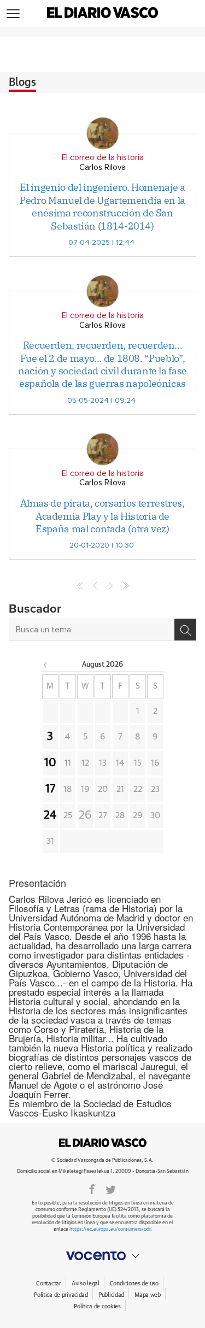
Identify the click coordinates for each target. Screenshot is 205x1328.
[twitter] (110, 1189)
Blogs (22, 82)
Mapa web (147, 1295)
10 (50, 762)
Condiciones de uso (134, 1283)
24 (50, 815)
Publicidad (111, 1295)
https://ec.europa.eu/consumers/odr (109, 1229)
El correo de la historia (103, 158)
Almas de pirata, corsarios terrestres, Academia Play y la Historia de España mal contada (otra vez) (102, 516)
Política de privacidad (61, 1295)
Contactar (48, 1283)
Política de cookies (97, 1306)
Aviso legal (85, 1283)
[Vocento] (102, 1255)
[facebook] (92, 1189)
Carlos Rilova (102, 167)
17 (50, 789)
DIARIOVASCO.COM (103, 1143)
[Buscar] (185, 630)
